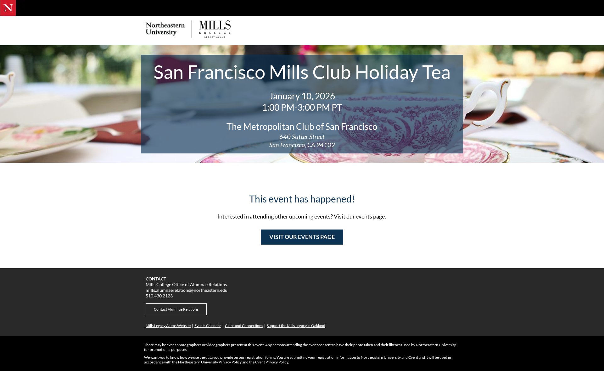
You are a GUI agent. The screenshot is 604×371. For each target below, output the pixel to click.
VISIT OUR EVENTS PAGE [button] (302, 236)
